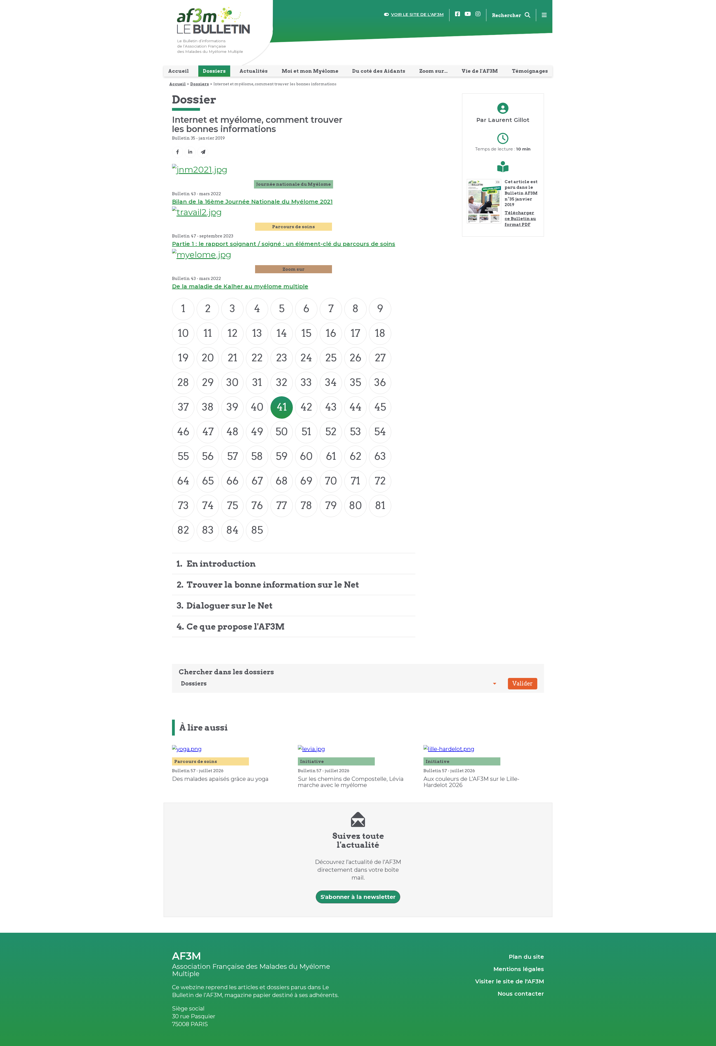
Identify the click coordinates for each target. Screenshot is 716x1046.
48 (232, 431)
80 (355, 505)
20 (208, 358)
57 (232, 456)
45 (380, 407)
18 (380, 333)
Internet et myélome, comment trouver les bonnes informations (274, 84)
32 (281, 382)
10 (183, 333)
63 (380, 456)
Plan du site (526, 956)
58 (257, 456)
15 (306, 333)
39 (232, 407)
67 (257, 481)
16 (331, 333)
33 (306, 382)
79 (331, 505)
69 (306, 481)
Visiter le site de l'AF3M (509, 981)
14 (282, 333)
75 (232, 505)
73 (183, 505)
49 (257, 431)
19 (183, 358)
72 (380, 481)
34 (331, 382)
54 (380, 431)
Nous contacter (521, 993)
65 (208, 481)
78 (306, 505)
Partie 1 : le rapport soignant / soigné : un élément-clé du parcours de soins (283, 244)
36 (380, 382)
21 (232, 358)
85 (257, 530)
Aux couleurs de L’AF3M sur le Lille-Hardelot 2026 (471, 782)
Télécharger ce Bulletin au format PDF (520, 218)
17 (355, 333)
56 (208, 456)
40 (257, 407)
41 (282, 407)
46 (183, 431)
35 (355, 382)
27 (380, 358)
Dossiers (199, 84)
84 (232, 530)
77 (281, 505)
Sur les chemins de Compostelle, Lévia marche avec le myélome (351, 782)
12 (232, 333)
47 (208, 431)
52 (330, 431)
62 (355, 456)
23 (281, 358)
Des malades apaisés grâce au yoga (220, 779)
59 (282, 456)
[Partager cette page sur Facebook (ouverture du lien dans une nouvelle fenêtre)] (177, 152)
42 (306, 407)
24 (306, 358)
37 (183, 407)
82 (183, 530)
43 (331, 407)
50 (281, 431)
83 (208, 530)
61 (331, 456)
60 (306, 456)
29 (208, 382)
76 (257, 505)
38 (208, 407)
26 (355, 358)
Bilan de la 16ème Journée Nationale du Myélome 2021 (252, 201)
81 (380, 505)
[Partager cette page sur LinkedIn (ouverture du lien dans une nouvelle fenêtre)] (190, 152)
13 (257, 333)
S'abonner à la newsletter (358, 897)
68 (281, 481)
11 (208, 333)
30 (232, 382)
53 (355, 431)
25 (330, 358)
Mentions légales (518, 969)
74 (208, 505)
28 (183, 382)
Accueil (177, 84)
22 (257, 358)
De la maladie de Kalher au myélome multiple (240, 286)
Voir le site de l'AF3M (417, 14)
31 (257, 382)
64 (183, 481)
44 (355, 407)
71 (355, 481)
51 (306, 431)
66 (232, 481)
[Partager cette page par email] (202, 152)
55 (183, 456)
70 (331, 481)
